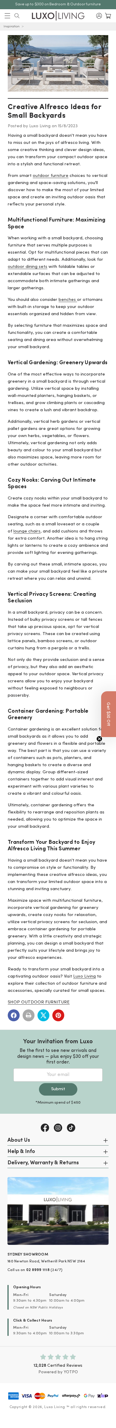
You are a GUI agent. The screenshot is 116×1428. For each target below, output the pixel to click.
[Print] (29, 1015)
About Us (18, 1140)
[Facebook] (14, 1015)
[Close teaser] (99, 739)
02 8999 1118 (38, 1270)
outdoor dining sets (27, 267)
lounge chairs (26, 531)
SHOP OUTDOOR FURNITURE (39, 1002)
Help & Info (21, 1151)
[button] (7, 15)
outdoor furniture (50, 176)
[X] (43, 1015)
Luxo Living (84, 976)
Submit (58, 1089)
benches (68, 300)
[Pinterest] (58, 1015)
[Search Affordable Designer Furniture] (16, 15)
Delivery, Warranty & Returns (43, 1163)
